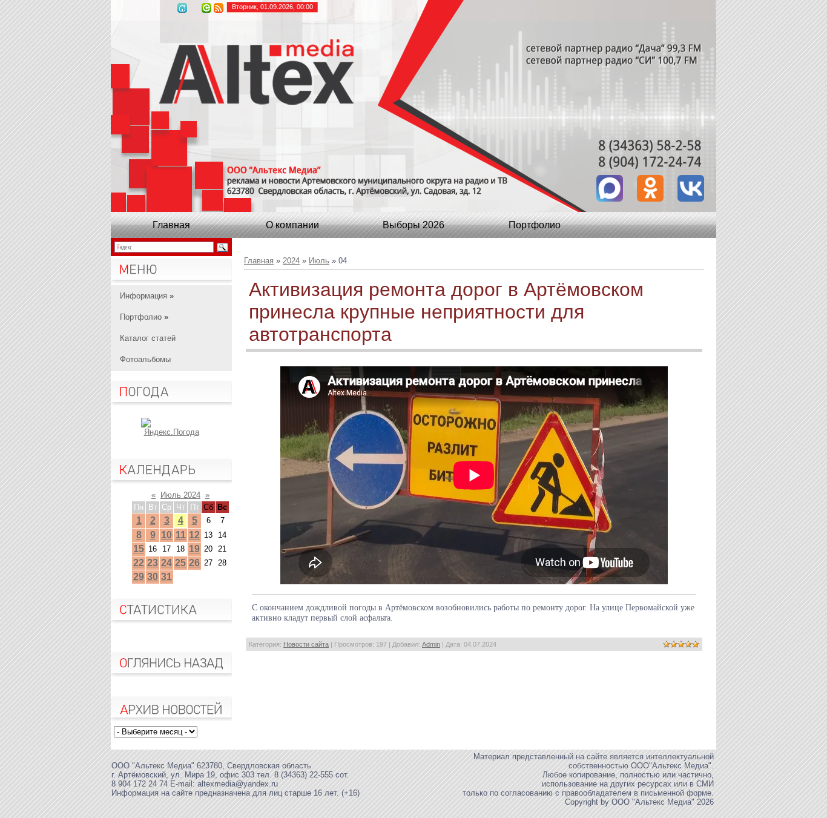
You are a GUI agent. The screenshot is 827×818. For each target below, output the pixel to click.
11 (181, 535)
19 (194, 549)
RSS (218, 8)
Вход (206, 8)
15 (138, 549)
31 (166, 577)
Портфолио (535, 225)
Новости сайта (306, 644)
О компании (292, 225)
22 (138, 563)
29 (138, 577)
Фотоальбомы (145, 359)
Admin (431, 644)
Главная (182, 8)
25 (180, 563)
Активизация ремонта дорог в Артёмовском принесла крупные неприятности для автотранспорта (446, 312)
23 (152, 563)
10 (166, 535)
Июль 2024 (180, 495)
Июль (319, 260)
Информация (147, 295)
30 (152, 577)
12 (194, 535)
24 (166, 563)
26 (194, 563)
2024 (291, 260)
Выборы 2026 (413, 225)
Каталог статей (148, 338)
